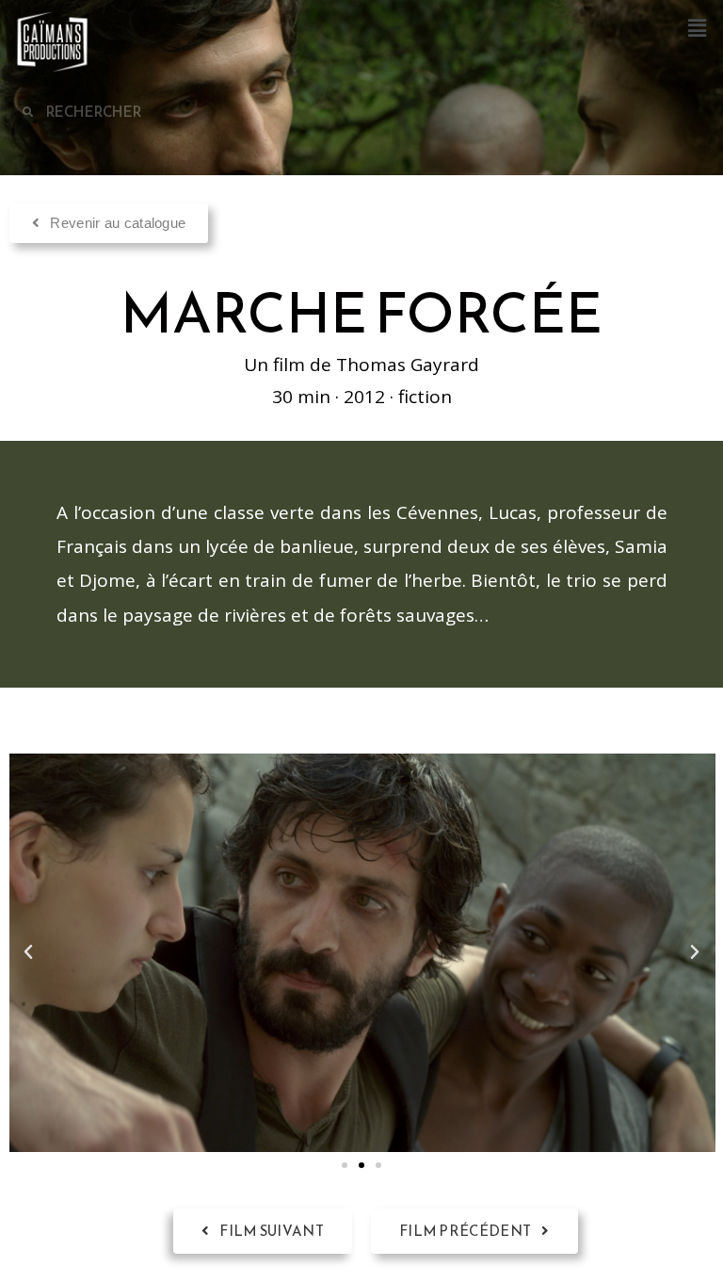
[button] (698, 27)
